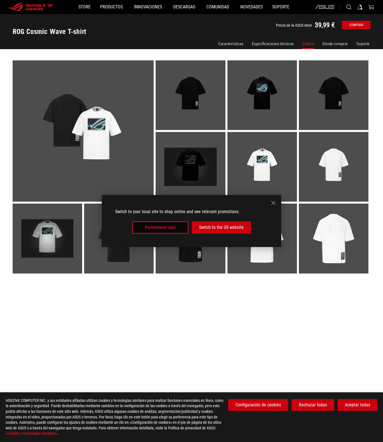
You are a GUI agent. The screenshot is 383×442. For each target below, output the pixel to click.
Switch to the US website (221, 227)
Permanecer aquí (160, 227)
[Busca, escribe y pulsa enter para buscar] (348, 7)
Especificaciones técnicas (273, 43)
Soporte (363, 43)
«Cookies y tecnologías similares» (31, 433)
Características (230, 43)
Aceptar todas (357, 404)
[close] (273, 203)
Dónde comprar (335, 43)
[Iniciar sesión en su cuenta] (360, 7)
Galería (308, 43)
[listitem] (84, 132)
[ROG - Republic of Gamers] (30, 7)
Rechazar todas (313, 404)
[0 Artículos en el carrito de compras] (371, 7)
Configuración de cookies (258, 404)
